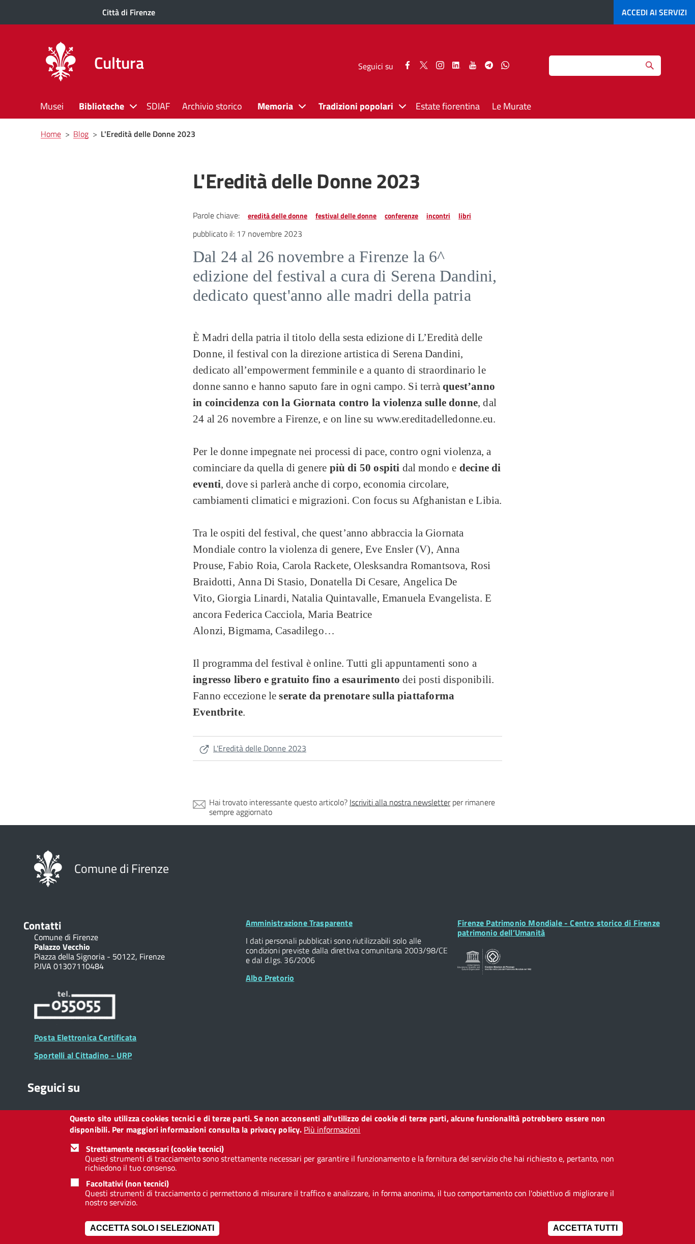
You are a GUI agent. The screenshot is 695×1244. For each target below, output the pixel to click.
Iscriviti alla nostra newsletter (400, 802)
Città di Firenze (128, 12)
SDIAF (158, 106)
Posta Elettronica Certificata (85, 1037)
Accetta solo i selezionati (152, 1228)
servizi (654, 12)
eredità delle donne (277, 215)
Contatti (42, 925)
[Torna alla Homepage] (48, 868)
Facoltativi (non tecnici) (127, 1183)
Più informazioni (332, 1130)
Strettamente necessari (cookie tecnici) (155, 1149)
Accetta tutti (585, 1228)
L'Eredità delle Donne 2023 (259, 748)
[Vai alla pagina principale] (60, 63)
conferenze (401, 215)
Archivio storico (212, 106)
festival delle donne (346, 215)
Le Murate (511, 106)
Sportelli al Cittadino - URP (83, 1055)
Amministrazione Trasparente (299, 923)
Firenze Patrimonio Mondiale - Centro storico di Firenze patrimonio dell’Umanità (558, 928)
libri (464, 215)
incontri (438, 215)
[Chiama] (74, 1007)
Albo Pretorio (270, 978)
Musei (52, 106)
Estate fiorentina (448, 106)
